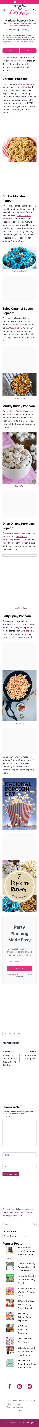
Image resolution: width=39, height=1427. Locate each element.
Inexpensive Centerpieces (30, 1055)
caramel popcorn (26, 84)
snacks (17, 1034)
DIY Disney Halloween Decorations (23, 1329)
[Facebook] (15, 2)
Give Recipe (26, 631)
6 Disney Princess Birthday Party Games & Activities (26, 1304)
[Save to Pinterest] (28, 50)
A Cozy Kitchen (14, 328)
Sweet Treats (24, 25)
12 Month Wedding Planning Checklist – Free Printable (27, 1267)
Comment (7, 1116)
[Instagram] (24, 2)
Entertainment (26, 23)
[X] (20, 2)
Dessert (16, 23)
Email (7, 1166)
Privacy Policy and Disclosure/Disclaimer (15, 1405)
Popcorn (7, 1034)
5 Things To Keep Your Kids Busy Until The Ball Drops (9, 1058)
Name (7, 1155)
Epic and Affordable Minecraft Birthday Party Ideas (27, 1279)
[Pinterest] (29, 1386)
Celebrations (7, 23)
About (21, 1411)
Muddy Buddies (16, 411)
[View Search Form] (34, 10)
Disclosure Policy (22, 42)
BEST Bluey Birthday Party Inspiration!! (24, 1317)
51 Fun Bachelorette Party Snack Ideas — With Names (27, 1351)
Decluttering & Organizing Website (21, 1400)
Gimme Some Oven (19, 608)
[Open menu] (4, 9)
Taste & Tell (19, 486)
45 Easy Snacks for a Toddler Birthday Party (26, 1292)
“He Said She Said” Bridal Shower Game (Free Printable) (27, 1364)
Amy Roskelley (13, 30)
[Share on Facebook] (10, 50)
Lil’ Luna (19, 164)
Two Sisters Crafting (19, 271)
